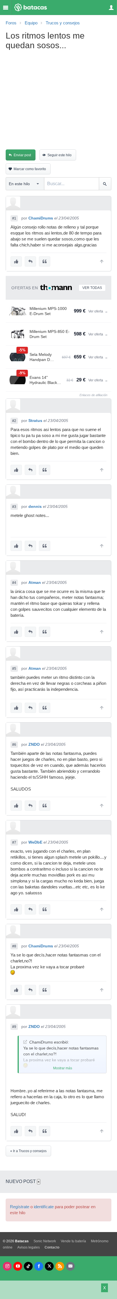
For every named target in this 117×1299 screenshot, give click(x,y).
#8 (14, 946)
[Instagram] (7, 1266)
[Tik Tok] (28, 1266)
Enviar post (22, 155)
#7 (14, 842)
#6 (14, 745)
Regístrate (19, 1207)
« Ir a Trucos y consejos (28, 1151)
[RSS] (59, 1266)
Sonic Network (45, 1241)
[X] (49, 1266)
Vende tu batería (73, 1241)
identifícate (44, 1207)
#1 (14, 218)
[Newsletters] (70, 1266)
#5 (14, 669)
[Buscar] (105, 184)
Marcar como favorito (30, 169)
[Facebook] (38, 1266)
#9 (14, 1027)
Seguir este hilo (59, 155)
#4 (14, 583)
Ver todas (92, 288)
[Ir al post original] (25, 1042)
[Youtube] (17, 1266)
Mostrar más (62, 1068)
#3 (14, 507)
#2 (14, 421)
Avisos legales (28, 1247)
